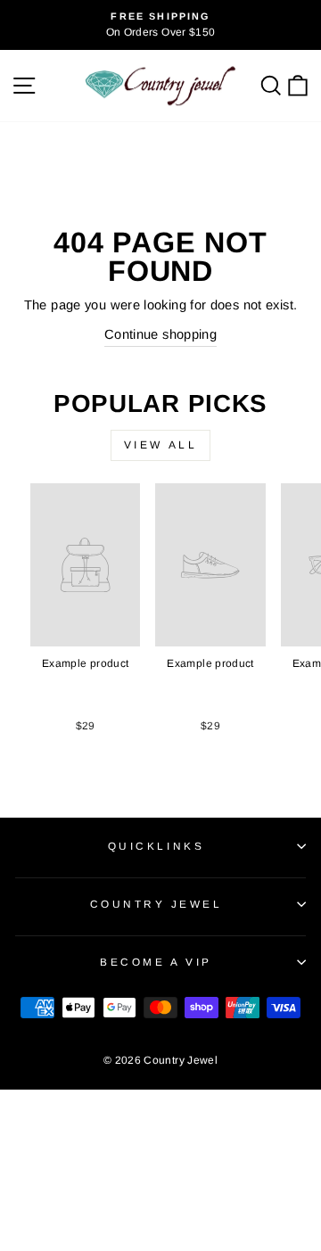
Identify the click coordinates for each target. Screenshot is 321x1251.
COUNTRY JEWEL (156, 903)
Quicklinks (156, 846)
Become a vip (155, 961)
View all (161, 445)
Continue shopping (160, 334)
